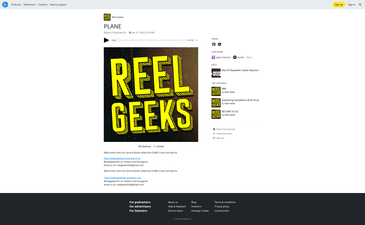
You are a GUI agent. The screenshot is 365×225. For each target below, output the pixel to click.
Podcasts (16, 4)
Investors (196, 206)
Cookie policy (222, 210)
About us (173, 202)
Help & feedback (177, 206)
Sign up (339, 4)
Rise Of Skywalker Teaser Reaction (240, 70)
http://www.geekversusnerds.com (122, 158)
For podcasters (139, 202)
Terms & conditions (225, 202)
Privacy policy (222, 206)
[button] (360, 4)
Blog (193, 202)
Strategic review (200, 210)
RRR (224, 88)
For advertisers (140, 206)
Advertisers (30, 4)
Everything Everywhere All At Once (240, 100)
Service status (175, 210)
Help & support (58, 4)
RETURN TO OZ (230, 111)
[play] (107, 40)
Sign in (351, 4)
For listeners (138, 211)
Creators (42, 4)
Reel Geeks (118, 17)
